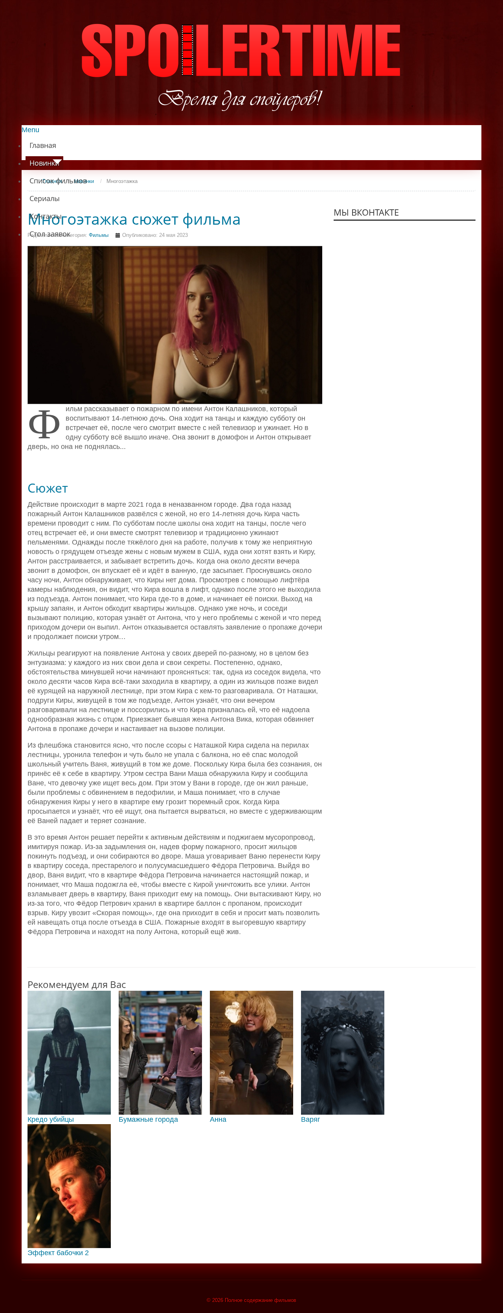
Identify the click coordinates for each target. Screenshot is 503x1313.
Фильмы (98, 235)
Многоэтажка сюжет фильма (134, 219)
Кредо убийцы (51, 1119)
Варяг (310, 1119)
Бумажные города (148, 1119)
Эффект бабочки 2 (58, 1253)
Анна (218, 1119)
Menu (30, 130)
